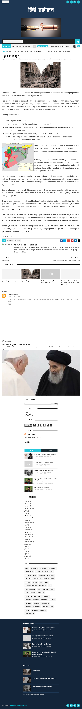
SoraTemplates (12, 705)
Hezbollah (42, 585)
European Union (48, 578)
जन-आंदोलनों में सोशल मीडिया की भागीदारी (50, 46)
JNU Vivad (27, 414)
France (35, 582)
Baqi (34, 575)
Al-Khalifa (34, 568)
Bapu (70, 46)
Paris (44, 51)
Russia (50, 51)
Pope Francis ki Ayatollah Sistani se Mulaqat (16, 344)
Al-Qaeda (43, 568)
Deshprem (37, 578)
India (39, 589)
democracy (36, 606)
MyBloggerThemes (22, 705)
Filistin (28, 582)
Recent (32, 451)
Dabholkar (50, 575)
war (60, 51)
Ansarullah (52, 568)
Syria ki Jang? (26, 281)
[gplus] (71, 2)
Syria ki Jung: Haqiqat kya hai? (10, 281)
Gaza (46, 582)
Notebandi (45, 603)
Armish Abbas (13, 295)
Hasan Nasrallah (31, 585)
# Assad (17, 240)
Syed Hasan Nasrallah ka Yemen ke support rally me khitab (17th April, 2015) (70, 282)
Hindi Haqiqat (31, 434)
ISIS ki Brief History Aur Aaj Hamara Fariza (49, 281)
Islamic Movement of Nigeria (35, 592)
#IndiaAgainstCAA (34, 46)
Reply (9, 304)
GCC (41, 582)
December (27, 518)
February (27, 530)
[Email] (78, 2)
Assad (17, 51)
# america (10, 240)
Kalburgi (46, 596)
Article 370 (39, 571)
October (27, 520)
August (26, 544)
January (26, 503)
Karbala (28, 599)
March (26, 501)
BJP (52, 571)
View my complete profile (32, 437)
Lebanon (52, 599)
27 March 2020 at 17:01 (14, 297)
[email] (78, 705)
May (25, 513)
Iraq (26, 51)
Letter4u (28, 603)
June (25, 549)
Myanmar (37, 603)
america (10, 51)
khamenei (35, 610)
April (25, 554)
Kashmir (36, 599)
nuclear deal (30, 613)
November (27, 537)
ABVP (27, 568)
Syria (55, 51)
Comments (49, 451)
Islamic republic (31, 596)
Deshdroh (29, 578)
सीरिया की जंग (36, 670)
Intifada (46, 589)
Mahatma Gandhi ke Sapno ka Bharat (43, 471)
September (28, 508)
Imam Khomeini (30, 589)
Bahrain (28, 575)
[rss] (74, 2)
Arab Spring (29, 571)
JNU (39, 596)
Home (5, 51)
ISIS (31, 51)
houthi (45, 606)
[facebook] (67, 2)
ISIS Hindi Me (28, 416)
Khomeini (44, 599)
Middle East (37, 51)
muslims (43, 610)
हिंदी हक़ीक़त (41, 9)
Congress (42, 575)
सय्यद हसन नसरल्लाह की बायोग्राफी (42, 487)
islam (27, 610)
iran (22, 51)
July (25, 511)
